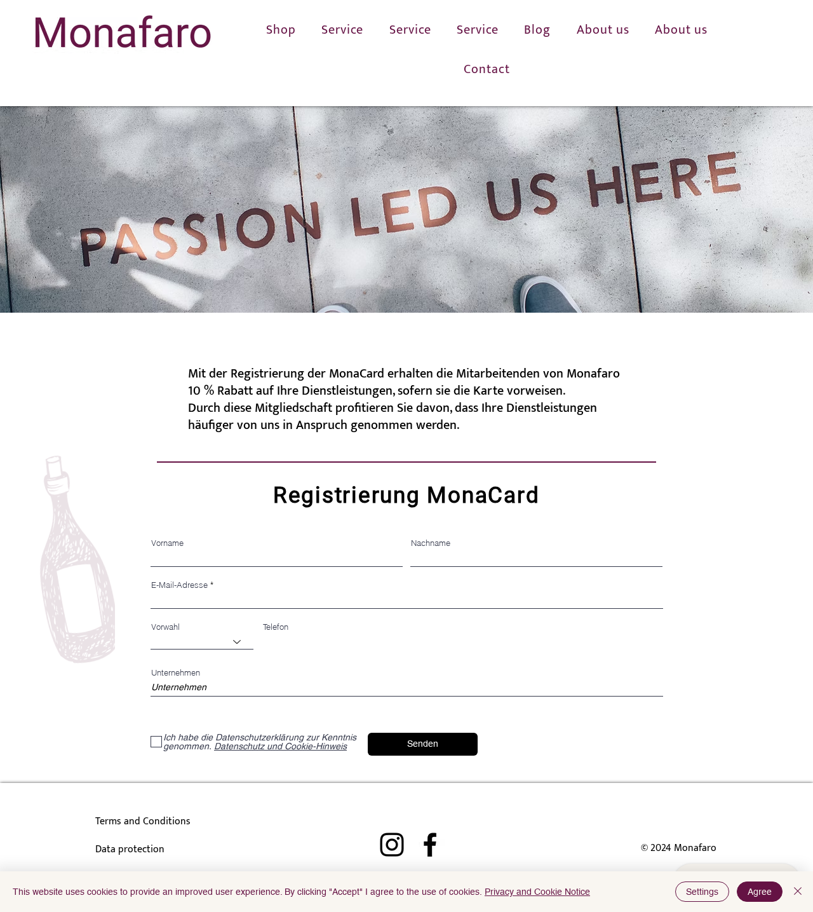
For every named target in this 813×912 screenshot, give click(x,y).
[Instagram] (392, 845)
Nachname (430, 543)
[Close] (797, 891)
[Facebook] (430, 845)
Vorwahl (165, 627)
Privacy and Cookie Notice (537, 892)
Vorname (167, 543)
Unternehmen (175, 673)
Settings (702, 892)
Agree (760, 892)
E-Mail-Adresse (179, 585)
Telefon (275, 627)
